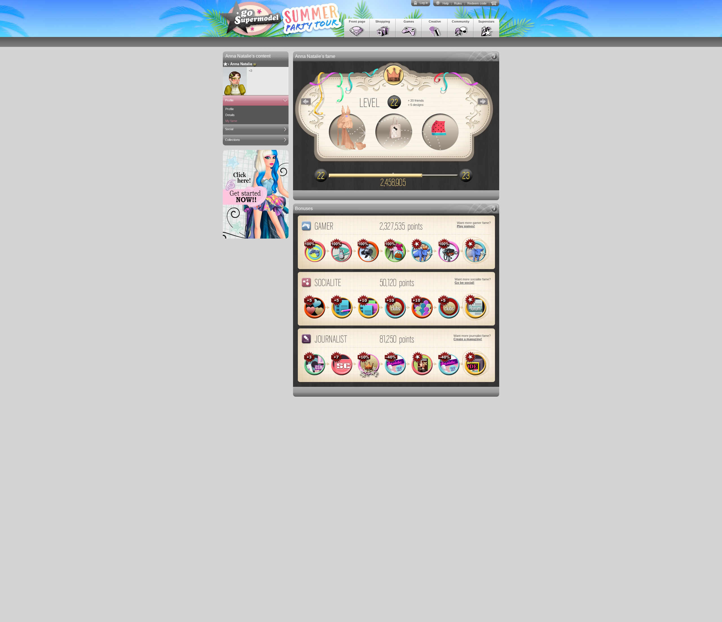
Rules (458, 3)
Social (229, 129)
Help (446, 3)
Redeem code (477, 3)
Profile (229, 100)
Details (230, 115)
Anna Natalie (241, 64)
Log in (424, 3)
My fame (231, 121)
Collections (232, 139)
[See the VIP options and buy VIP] (494, 3)
